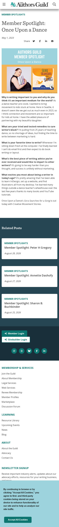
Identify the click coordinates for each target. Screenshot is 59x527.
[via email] (53, 41)
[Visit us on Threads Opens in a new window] (22, 351)
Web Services (8, 387)
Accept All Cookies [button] (18, 520)
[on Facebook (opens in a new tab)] (40, 41)
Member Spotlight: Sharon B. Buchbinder (23, 305)
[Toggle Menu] (4, 4)
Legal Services (9, 383)
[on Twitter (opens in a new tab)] (34, 41)
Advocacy (6, 453)
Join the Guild (8, 373)
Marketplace (8, 401)
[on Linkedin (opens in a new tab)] (46, 41)
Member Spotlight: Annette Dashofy (28, 275)
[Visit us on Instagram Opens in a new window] (14, 351)
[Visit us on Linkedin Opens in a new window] (45, 351)
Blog (4, 434)
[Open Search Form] (54, 4)
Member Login (16, 333)
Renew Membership (12, 392)
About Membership (12, 378)
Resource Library (10, 420)
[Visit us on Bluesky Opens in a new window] (29, 351)
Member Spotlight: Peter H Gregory (28, 247)
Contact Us (7, 457)
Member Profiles (10, 397)
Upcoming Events (11, 425)
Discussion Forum (11, 406)
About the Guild (10, 448)
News (4, 429)
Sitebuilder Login (17, 339)
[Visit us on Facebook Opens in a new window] (37, 351)
